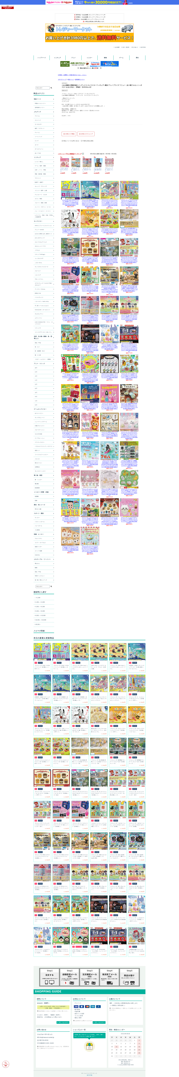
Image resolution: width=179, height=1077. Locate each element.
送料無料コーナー (80, 79)
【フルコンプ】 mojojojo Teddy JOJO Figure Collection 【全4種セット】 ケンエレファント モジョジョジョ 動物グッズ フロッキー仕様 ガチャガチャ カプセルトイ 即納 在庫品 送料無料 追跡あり (109, 406)
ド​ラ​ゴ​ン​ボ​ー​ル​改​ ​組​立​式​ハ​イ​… (98, 170)
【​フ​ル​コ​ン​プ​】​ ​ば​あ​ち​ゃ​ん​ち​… (75, 170)
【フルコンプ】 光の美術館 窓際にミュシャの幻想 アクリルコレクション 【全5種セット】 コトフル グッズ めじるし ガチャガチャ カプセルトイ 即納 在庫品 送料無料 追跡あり (129, 231)
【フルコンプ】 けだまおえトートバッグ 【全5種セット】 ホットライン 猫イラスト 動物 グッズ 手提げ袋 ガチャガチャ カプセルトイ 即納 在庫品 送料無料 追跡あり (70, 549)
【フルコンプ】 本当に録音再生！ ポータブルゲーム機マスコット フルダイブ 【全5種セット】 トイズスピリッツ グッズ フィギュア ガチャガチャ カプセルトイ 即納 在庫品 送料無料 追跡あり (70, 318)
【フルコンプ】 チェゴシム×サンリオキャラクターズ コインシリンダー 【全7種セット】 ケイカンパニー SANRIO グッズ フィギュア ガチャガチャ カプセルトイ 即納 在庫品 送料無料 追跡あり (129, 260)
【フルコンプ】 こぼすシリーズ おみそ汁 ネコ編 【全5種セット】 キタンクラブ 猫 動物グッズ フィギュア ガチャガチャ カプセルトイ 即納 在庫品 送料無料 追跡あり (70, 231)
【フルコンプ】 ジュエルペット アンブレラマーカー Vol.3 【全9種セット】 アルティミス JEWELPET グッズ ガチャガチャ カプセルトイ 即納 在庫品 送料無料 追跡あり (109, 376)
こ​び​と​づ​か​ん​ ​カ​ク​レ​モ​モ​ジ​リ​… (64, 170)
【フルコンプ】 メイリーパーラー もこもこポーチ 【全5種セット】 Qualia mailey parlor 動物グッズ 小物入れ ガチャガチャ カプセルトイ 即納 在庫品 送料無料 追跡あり (90, 260)
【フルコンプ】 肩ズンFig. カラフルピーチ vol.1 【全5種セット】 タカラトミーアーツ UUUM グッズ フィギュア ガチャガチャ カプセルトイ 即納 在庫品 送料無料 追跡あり (129, 318)
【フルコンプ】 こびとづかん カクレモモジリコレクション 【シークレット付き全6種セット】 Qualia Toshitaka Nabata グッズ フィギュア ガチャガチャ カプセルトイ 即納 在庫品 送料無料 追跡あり (70, 492)
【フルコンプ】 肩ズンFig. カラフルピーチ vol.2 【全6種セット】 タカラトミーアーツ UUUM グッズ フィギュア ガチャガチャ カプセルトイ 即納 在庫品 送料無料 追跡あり (109, 318)
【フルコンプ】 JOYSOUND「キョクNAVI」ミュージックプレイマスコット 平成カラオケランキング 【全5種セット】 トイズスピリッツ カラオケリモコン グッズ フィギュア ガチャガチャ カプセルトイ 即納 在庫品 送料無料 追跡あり (129, 347)
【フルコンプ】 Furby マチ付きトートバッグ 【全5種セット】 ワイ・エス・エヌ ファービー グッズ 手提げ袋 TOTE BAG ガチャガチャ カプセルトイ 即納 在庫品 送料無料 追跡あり (70, 203)
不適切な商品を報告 (88, 141)
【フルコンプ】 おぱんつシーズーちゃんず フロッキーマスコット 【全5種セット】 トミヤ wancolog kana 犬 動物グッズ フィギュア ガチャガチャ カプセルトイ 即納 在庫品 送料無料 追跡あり (90, 492)
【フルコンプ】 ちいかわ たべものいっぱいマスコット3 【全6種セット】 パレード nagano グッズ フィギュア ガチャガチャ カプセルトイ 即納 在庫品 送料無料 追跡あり (129, 520)
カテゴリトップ (62, 79)
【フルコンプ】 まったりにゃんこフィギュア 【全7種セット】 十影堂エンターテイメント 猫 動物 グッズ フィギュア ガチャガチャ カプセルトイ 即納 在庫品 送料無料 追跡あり (129, 492)
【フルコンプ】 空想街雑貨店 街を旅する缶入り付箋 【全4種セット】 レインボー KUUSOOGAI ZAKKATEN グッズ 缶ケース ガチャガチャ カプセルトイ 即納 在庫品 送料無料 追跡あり (129, 406)
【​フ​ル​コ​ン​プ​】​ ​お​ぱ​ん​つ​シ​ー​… (109, 170)
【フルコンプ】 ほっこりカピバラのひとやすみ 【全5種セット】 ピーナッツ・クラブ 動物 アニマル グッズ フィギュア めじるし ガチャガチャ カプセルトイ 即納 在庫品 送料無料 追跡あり (70, 346)
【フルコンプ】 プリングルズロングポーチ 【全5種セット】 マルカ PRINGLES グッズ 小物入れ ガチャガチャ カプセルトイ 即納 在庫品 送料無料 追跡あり (70, 376)
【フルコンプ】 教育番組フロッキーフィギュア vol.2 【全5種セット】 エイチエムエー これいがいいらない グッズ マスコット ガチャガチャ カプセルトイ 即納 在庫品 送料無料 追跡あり (70, 260)
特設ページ (71, 79)
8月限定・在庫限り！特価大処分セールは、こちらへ (72, 75)
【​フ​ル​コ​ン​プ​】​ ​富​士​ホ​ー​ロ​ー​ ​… (87, 170)
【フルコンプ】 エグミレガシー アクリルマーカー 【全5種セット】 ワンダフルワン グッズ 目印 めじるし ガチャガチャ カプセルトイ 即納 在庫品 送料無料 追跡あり (90, 463)
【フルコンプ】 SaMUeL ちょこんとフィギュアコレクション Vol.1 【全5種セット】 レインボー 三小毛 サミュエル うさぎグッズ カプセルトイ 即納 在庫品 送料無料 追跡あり (90, 434)
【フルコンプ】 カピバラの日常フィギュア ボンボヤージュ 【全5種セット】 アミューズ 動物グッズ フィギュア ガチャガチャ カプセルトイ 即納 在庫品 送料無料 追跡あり (129, 376)
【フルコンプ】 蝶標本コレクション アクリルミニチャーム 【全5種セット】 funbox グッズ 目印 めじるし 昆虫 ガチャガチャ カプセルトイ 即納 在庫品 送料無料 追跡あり (109, 434)
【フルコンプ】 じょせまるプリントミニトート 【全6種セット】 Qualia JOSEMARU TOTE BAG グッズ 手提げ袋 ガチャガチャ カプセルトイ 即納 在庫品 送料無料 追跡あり (110, 346)
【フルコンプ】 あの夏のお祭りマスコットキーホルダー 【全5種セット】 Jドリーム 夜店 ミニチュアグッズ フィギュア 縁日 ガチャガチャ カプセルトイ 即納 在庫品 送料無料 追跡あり (90, 406)
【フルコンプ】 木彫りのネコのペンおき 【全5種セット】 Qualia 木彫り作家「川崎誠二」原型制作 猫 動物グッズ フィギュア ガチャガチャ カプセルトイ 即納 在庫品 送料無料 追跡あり (129, 288)
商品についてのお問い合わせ (71, 141)
